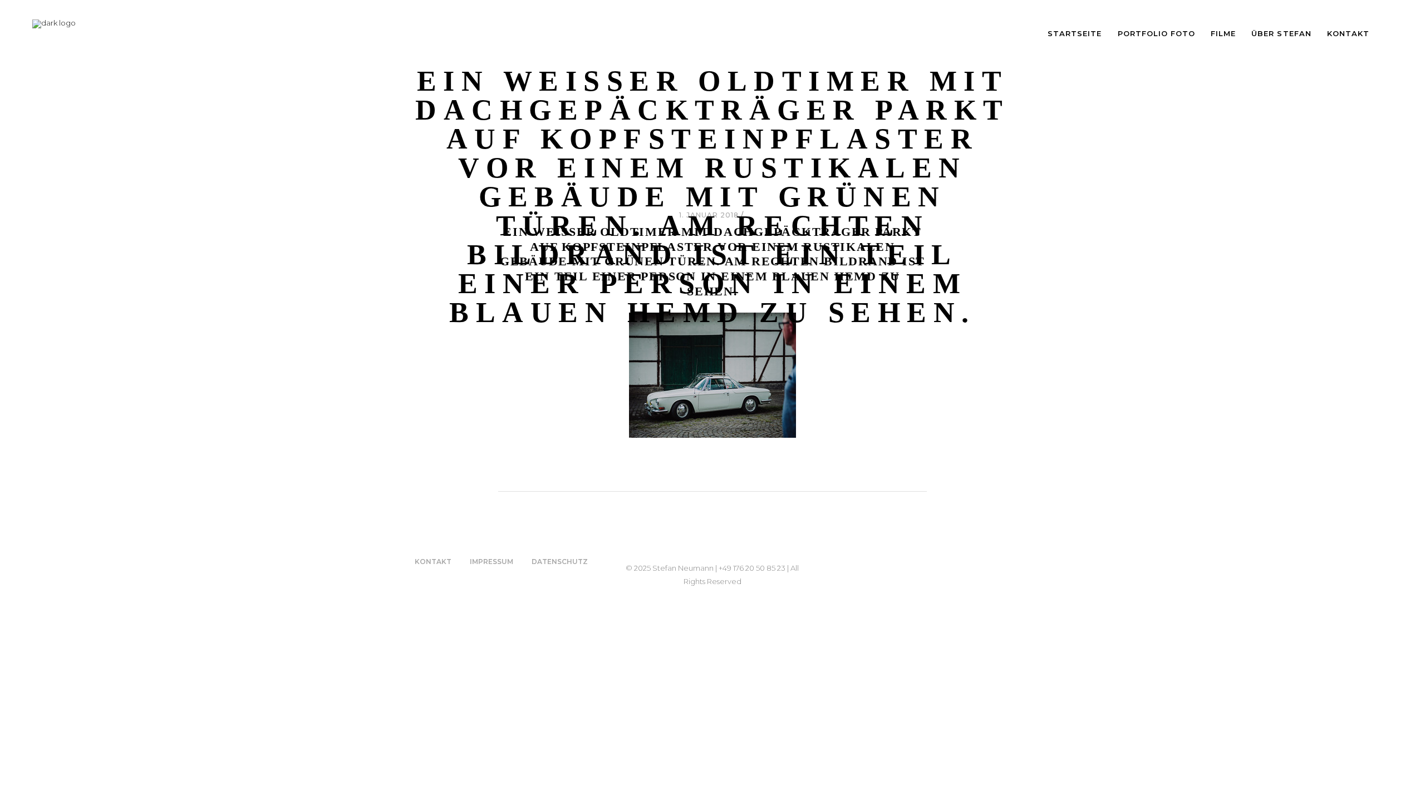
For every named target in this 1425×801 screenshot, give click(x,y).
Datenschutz (560, 561)
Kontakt (433, 561)
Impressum (491, 561)
